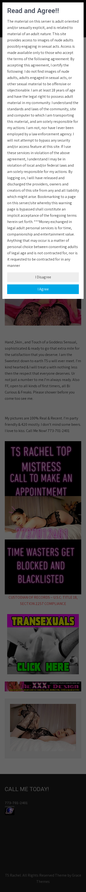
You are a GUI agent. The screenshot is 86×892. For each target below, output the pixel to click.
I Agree (43, 289)
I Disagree (43, 277)
